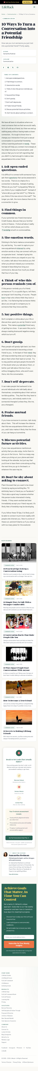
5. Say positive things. (12, 95)
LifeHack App (5, 991)
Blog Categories (6, 1034)
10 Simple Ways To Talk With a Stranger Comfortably (17, 603)
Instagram (12, 1048)
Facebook (4, 1048)
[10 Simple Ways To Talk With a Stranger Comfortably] (19, 588)
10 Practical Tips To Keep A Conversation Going (15, 570)
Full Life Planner (6, 997)
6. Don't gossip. (10, 98)
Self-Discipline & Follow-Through (11, 1010)
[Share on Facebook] (3, 67)
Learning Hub (5, 999)
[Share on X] (13, 67)
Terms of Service (6, 1062)
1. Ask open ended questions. (15, 78)
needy (26, 144)
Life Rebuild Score (7, 978)
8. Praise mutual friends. (13, 106)
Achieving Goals (6, 986)
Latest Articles (6, 1032)
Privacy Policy (17, 1062)
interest (20, 248)
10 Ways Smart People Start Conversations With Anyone (16, 669)
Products (5, 989)
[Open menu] (34, 7)
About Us (4, 1027)
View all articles (13, 874)
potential (22, 325)
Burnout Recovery (7, 1008)
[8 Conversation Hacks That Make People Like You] (19, 621)
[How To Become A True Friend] (19, 687)
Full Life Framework (7, 980)
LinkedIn (4, 1051)
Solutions (6, 1005)
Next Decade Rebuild (7, 1018)
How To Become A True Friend (17, 700)
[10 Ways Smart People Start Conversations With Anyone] (19, 654)
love (3, 298)
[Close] (35, 2)
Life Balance (5, 983)
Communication (11, 14)
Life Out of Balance (7, 1015)
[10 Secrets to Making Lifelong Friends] (19, 717)
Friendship (6, 230)
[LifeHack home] (8, 7)
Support (4, 1042)
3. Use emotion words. (12, 85)
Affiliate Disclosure (27, 1062)
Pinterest (19, 1048)
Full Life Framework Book (9, 994)
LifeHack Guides (6, 975)
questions (13, 178)
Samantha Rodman (9, 54)
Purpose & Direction (7, 1013)
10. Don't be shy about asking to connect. (19, 113)
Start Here (6, 973)
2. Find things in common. (14, 82)
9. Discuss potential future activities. (18, 109)
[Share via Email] (17, 67)
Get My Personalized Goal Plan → (19, 838)
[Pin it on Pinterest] (8, 67)
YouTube (28, 1048)
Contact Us (5, 1029)
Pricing (4, 1002)
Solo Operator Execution (9, 1021)
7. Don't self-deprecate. (13, 102)
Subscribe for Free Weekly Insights (19, 944)
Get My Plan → (27, 2)
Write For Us (5, 1037)
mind (30, 353)
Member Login (6, 1039)
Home (3, 14)
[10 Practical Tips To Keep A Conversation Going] (19, 552)
